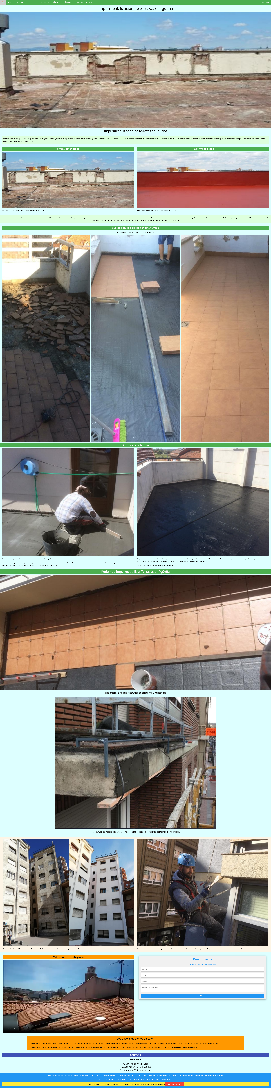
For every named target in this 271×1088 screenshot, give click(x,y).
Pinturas (20, 2)
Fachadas (32, 2)
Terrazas (89, 2)
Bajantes (55, 2)
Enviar (202, 995)
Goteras (79, 2)
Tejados (10, 2)
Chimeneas (67, 2)
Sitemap (265, 2)
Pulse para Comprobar (174, 1084)
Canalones (44, 2)
